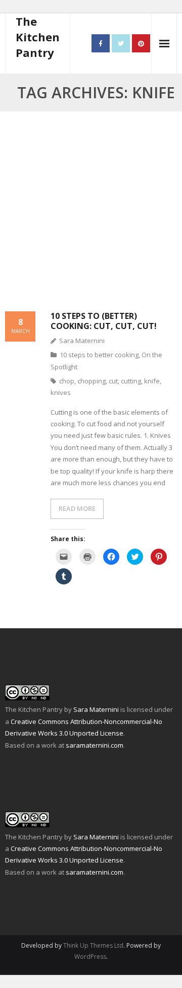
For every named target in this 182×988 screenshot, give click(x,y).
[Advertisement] (91, 217)
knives (61, 392)
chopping (91, 380)
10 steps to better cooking (99, 354)
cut (113, 380)
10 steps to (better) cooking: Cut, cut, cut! (104, 320)
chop (66, 380)
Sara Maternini (82, 340)
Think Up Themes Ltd (93, 945)
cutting (131, 380)
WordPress (90, 956)
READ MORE (77, 508)
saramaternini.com (94, 745)
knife (152, 380)
